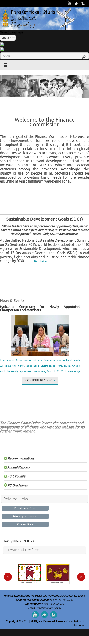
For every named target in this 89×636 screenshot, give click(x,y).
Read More (41, 261)
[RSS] (83, 3)
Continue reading (38, 380)
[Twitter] (76, 3)
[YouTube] (69, 3)
